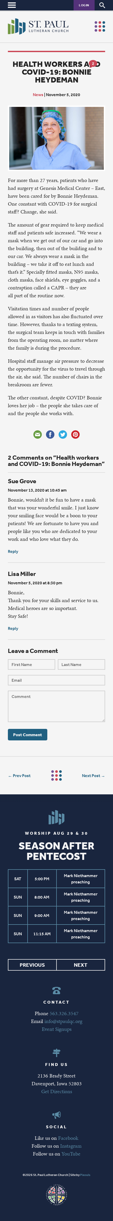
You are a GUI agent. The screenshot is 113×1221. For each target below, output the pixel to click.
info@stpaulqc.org (63, 1021)
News (38, 94)
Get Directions (56, 1091)
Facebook (68, 1138)
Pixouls (85, 1175)
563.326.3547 (64, 1013)
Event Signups (56, 1029)
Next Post (91, 775)
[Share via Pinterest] (75, 434)
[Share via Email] (37, 434)
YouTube (70, 1153)
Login (84, 5)
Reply (13, 551)
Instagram (70, 1146)
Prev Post (21, 775)
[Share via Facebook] (50, 434)
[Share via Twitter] (63, 434)
